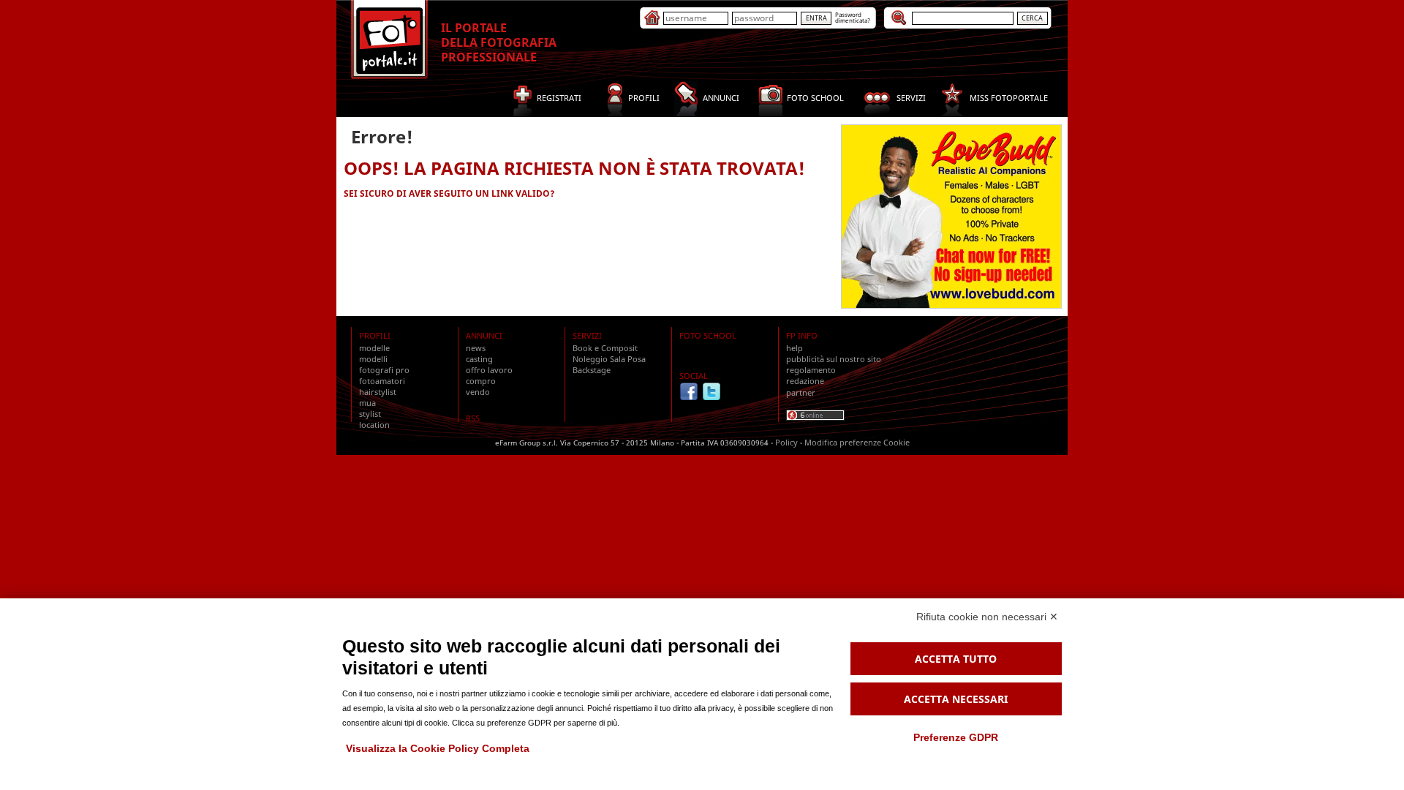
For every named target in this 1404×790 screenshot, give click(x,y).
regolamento (811, 369)
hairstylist (377, 391)
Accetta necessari (956, 699)
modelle (374, 347)
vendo (478, 391)
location (374, 424)
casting (479, 358)
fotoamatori (382, 380)
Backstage (592, 369)
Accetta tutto (956, 659)
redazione (805, 380)
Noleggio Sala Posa (609, 358)
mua (367, 402)
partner (800, 392)
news (476, 347)
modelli (373, 358)
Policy (786, 442)
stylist (370, 413)
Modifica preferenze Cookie (857, 442)
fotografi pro (384, 369)
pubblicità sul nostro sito (833, 358)
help (794, 347)
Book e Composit (605, 347)
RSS (473, 418)
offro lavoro (489, 369)
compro (481, 380)
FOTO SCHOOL (707, 335)
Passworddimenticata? (852, 17)
